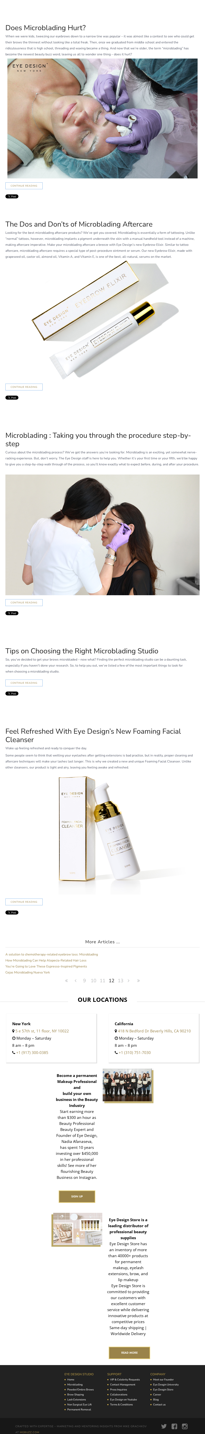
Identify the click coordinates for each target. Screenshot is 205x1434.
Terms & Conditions (121, 1404)
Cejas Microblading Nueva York (27, 972)
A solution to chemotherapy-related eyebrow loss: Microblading (51, 954)
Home (70, 1379)
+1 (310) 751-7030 (135, 1052)
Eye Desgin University (166, 1384)
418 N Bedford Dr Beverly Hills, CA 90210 (154, 1031)
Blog (156, 1399)
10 (93, 980)
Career (157, 1394)
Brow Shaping (75, 1394)
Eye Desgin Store (163, 1389)
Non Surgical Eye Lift (79, 1404)
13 (120, 980)
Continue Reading (24, 185)
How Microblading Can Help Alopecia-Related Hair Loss (45, 960)
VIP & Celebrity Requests (125, 1379)
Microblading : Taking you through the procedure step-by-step (98, 440)
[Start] (66, 981)
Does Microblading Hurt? (45, 28)
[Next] (130, 981)
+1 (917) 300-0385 (32, 1052)
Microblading (75, 1384)
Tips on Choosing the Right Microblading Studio (81, 651)
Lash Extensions (76, 1399)
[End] (139, 981)
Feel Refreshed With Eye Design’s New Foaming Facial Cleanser (93, 735)
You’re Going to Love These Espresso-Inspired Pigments (46, 966)
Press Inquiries (118, 1389)
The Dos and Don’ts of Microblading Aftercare (79, 224)
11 (102, 980)
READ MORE (129, 1352)
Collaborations (118, 1394)
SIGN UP (77, 1196)
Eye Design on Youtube (123, 1399)
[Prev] (75, 981)
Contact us (159, 1404)
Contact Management (122, 1384)
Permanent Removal (79, 1409)
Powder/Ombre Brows (80, 1389)
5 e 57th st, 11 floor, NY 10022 (42, 1031)
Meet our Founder (163, 1379)
